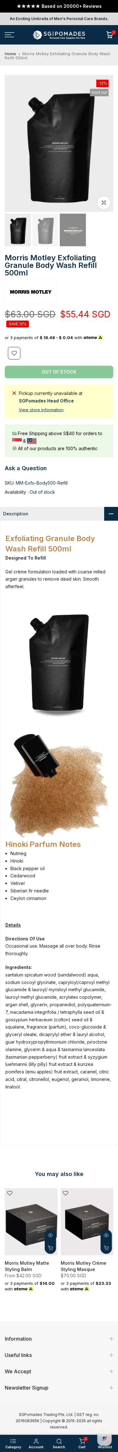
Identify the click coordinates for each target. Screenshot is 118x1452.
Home (10, 54)
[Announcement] (59, 6)
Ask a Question (26, 468)
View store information (41, 409)
